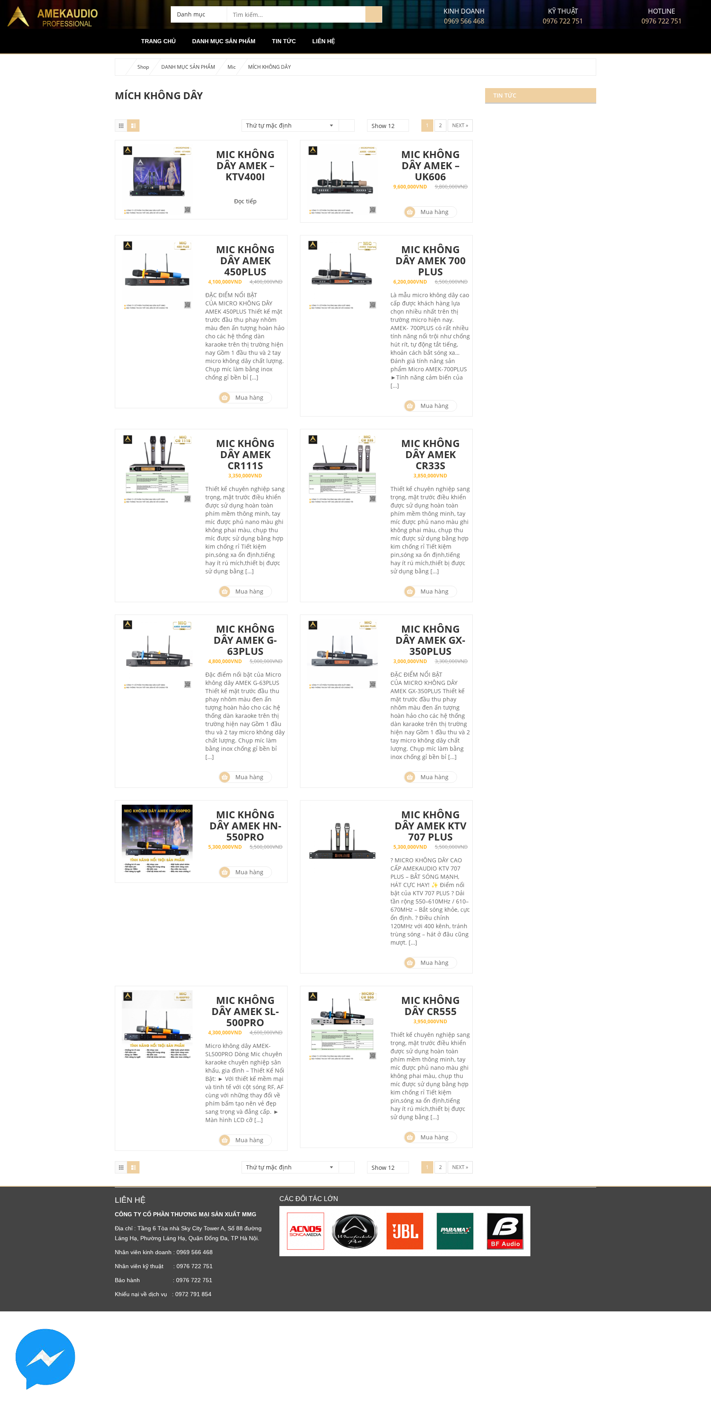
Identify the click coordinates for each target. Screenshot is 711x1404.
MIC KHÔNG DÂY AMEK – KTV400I (245, 165)
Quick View (157, 181)
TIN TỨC (284, 41)
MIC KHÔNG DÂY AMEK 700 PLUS (430, 260)
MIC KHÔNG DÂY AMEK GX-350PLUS (430, 640)
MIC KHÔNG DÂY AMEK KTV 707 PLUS (431, 825)
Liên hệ (323, 41)
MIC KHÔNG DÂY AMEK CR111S (245, 454)
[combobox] (199, 14)
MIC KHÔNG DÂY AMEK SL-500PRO (245, 1011)
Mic (232, 66)
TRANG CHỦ (158, 41)
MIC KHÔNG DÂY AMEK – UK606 (430, 165)
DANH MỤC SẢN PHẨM (224, 41)
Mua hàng (434, 212)
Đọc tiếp (245, 201)
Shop (143, 66)
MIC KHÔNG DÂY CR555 (430, 1005)
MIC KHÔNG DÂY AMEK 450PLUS (245, 260)
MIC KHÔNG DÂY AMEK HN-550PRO (245, 825)
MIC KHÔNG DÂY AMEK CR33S (430, 454)
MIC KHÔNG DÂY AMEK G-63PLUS (245, 640)
